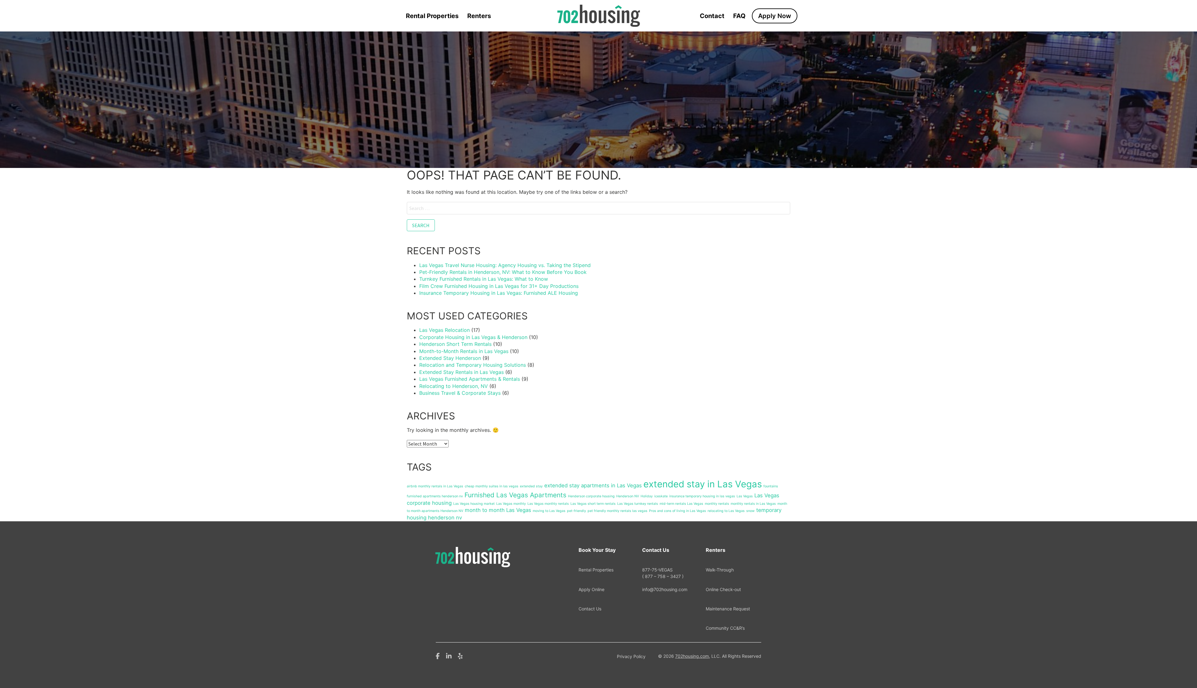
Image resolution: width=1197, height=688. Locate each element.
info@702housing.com (664, 589)
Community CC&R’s (725, 628)
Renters (479, 16)
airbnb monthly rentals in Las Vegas (435, 486)
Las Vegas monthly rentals (548, 504)
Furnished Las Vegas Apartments (515, 495)
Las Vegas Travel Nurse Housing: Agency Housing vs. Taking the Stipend (505, 265)
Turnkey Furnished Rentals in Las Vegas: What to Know (483, 279)
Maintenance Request (728, 608)
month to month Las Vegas (498, 510)
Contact (712, 16)
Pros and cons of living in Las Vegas (677, 511)
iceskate (661, 496)
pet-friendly (576, 511)
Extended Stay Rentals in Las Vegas (461, 372)
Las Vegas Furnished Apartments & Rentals (469, 379)
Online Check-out (723, 589)
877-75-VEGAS (663, 573)
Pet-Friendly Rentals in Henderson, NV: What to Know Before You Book (503, 272)
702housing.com (692, 656)
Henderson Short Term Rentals (455, 344)
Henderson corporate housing (591, 496)
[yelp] (460, 655)
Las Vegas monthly (511, 504)
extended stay (531, 486)
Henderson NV (627, 496)
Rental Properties (432, 16)
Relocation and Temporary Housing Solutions (472, 365)
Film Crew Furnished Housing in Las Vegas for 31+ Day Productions (499, 286)
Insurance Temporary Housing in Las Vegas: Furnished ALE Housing (498, 293)
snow (750, 511)
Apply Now (774, 16)
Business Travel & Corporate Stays (460, 393)
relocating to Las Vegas (726, 511)
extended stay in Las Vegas (702, 484)
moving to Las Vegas (549, 511)
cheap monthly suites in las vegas (491, 486)
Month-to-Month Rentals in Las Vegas (463, 351)
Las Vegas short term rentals (593, 504)
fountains (770, 486)
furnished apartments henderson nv (435, 496)
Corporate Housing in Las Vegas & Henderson (473, 337)
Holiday (647, 496)
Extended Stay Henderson (450, 358)
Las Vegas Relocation (444, 330)
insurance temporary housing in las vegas (702, 496)
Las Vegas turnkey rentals (637, 504)
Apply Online (591, 589)
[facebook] (438, 655)
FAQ (739, 16)
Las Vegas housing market (474, 504)
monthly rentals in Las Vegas (753, 504)
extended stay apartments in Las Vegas (593, 485)
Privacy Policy (631, 656)
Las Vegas (745, 496)
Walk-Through (720, 569)
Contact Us (590, 608)
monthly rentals (717, 504)
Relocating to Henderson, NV (453, 386)
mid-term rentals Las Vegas (681, 504)
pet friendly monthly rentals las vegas (617, 511)
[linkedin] (449, 655)
